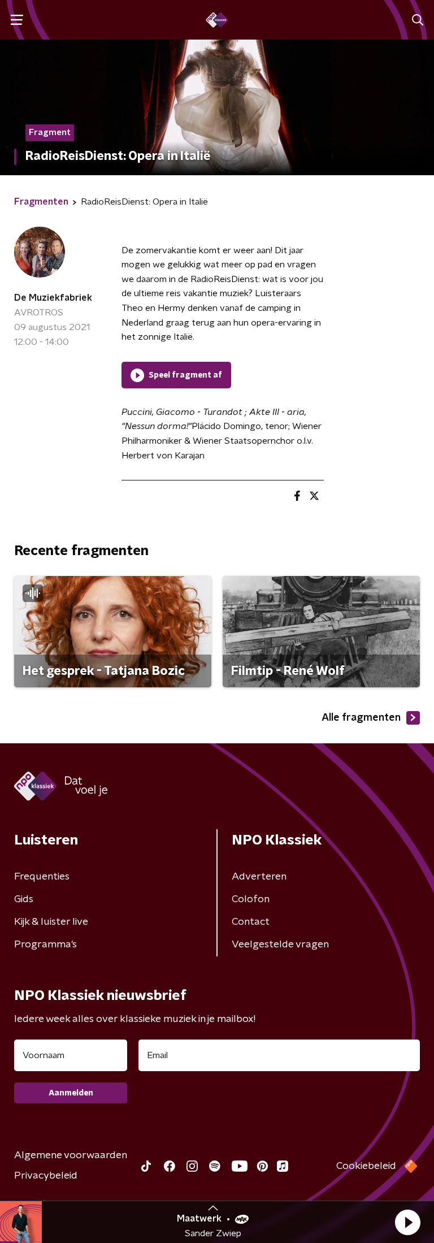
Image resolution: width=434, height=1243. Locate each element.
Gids (23, 899)
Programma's (45, 944)
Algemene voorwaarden (70, 1155)
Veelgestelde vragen (280, 944)
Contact (251, 922)
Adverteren (259, 877)
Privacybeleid (45, 1176)
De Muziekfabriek (53, 297)
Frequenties (42, 877)
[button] (407, 1222)
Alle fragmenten (361, 718)
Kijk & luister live (51, 922)
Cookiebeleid (366, 1166)
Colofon (251, 899)
